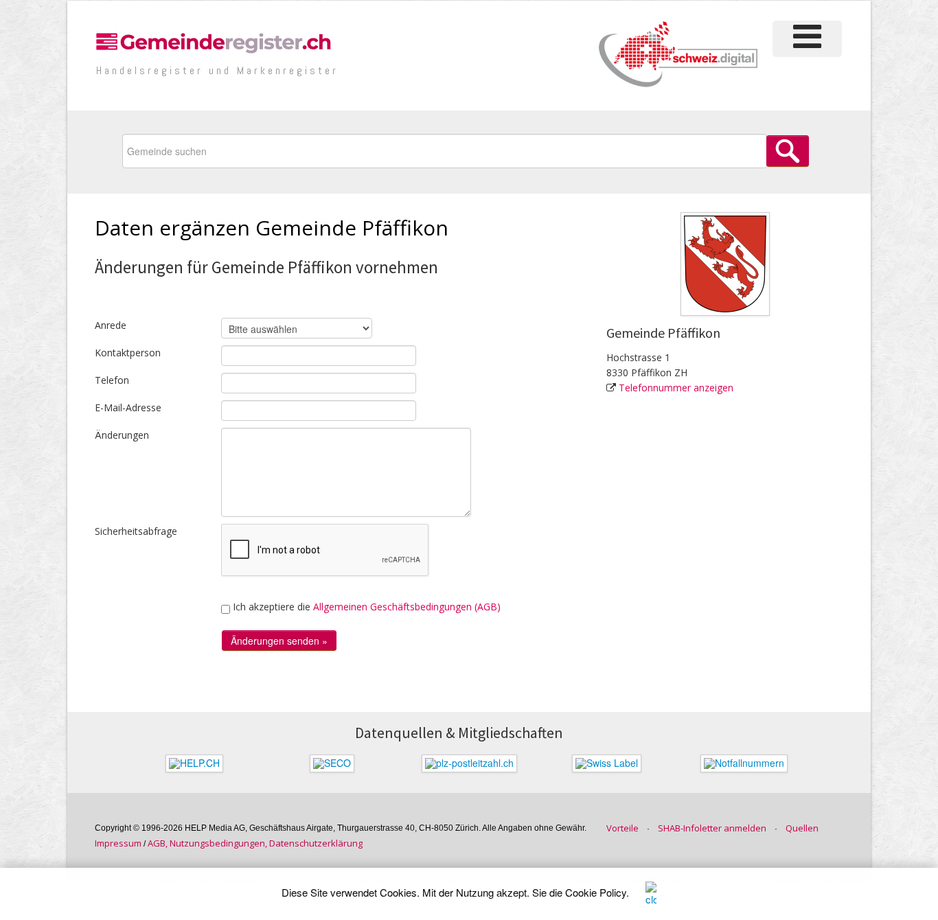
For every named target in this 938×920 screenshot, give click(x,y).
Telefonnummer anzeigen (676, 387)
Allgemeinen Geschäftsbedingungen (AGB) (407, 606)
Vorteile (622, 828)
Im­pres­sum (118, 843)
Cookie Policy (595, 892)
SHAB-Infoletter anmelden (712, 828)
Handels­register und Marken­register (217, 70)
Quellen (802, 828)
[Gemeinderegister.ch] (215, 41)
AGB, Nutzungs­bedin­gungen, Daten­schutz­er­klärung (255, 843)
